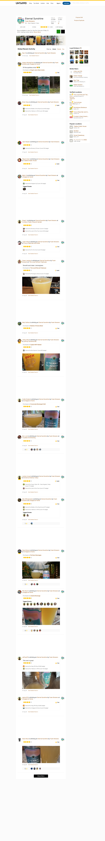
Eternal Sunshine (40, 53)
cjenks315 (25, 697)
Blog (30, 3)
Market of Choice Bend (36, 325)
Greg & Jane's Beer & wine (37, 70)
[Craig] (40, 449)
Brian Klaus (25, 102)
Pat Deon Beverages (35, 555)
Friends (59, 49)
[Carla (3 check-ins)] (76, 61)
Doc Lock (25, 436)
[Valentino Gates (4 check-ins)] (81, 52)
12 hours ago (25, 55)
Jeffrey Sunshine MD (30, 341)
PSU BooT (25, 591)
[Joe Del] (35, 630)
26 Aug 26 (24, 168)
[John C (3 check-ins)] (86, 52)
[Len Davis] (40, 769)
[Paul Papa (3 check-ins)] (81, 61)
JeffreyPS (25, 657)
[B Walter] (37, 769)
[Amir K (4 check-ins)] (72, 52)
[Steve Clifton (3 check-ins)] (72, 57)
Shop (52, 3)
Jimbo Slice (25, 339)
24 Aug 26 (24, 372)
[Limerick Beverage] (32, 630)
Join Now (66, 3)
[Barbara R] (32, 449)
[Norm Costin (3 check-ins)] (76, 57)
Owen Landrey (26, 260)
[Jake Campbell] (35, 769)
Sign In (58, 3)
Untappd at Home (34, 64)
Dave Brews (25, 550)
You (63, 49)
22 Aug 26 (24, 580)
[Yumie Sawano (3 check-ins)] (81, 57)
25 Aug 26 (24, 234)
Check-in (58, 31)
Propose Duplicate (79, 20)
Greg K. (24, 220)
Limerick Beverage (35, 595)
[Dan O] (35, 584)
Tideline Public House (30, 160)
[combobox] (80, 3)
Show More (37, 32)
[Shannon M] (35, 449)
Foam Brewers (30, 21)
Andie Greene (26, 399)
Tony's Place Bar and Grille (32, 243)
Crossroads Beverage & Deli (38, 404)
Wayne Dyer (26, 159)
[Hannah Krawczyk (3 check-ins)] (72, 61)
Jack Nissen (26, 141)
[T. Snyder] (37, 630)
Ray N (24, 53)
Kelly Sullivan (26, 322)
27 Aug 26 (24, 114)
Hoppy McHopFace (28, 62)
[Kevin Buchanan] (32, 584)
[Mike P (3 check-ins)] (86, 57)
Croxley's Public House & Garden (32, 222)
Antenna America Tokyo (31, 477)
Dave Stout (25, 738)
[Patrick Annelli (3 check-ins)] (86, 61)
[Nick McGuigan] (37, 584)
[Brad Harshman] (37, 449)
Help (47, 3)
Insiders (43, 3)
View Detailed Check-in (34, 55)
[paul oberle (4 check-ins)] (76, 52)
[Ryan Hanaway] (32, 523)
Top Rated (36, 3)
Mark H (24, 175)
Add (63, 31)
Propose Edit (79, 17)
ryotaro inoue (26, 476)
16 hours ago (25, 95)
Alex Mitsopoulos (27, 499)
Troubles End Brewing (29, 437)
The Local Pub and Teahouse (38, 262)
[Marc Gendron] (40, 630)
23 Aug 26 (24, 429)
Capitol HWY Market (35, 344)
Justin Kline (25, 241)
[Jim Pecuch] (32, 769)
